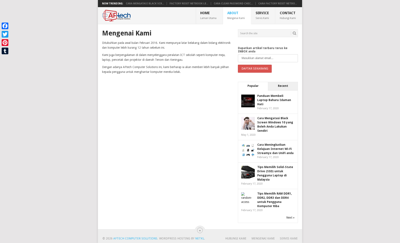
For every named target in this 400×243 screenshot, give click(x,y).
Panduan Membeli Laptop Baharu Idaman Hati (274, 100)
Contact (288, 15)
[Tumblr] (5, 51)
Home (208, 15)
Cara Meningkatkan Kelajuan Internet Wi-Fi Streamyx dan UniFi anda (275, 149)
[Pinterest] (5, 42)
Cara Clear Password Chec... (233, 3)
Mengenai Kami (263, 238)
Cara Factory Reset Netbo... (277, 3)
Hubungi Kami (235, 238)
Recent (283, 85)
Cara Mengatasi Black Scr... (145, 3)
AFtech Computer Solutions (135, 238)
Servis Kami (289, 238)
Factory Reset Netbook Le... (189, 3)
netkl (199, 238)
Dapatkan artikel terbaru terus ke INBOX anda (263, 49)
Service (262, 15)
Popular (253, 85)
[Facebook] (5, 26)
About (236, 15)
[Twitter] (5, 34)
